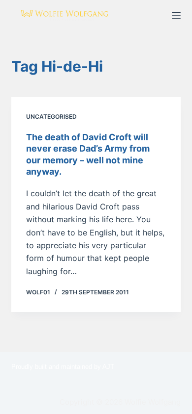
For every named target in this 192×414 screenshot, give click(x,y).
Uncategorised (51, 116)
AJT (108, 366)
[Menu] (176, 15)
